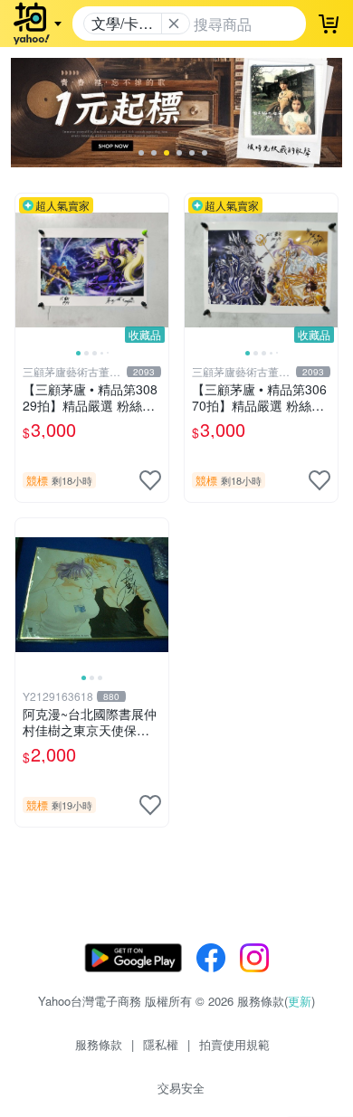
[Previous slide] (27, 269)
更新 (299, 1000)
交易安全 (181, 1087)
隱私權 (160, 1044)
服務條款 (98, 1044)
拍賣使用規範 (234, 1044)
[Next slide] (156, 269)
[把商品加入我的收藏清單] (150, 480)
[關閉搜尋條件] (174, 23)
